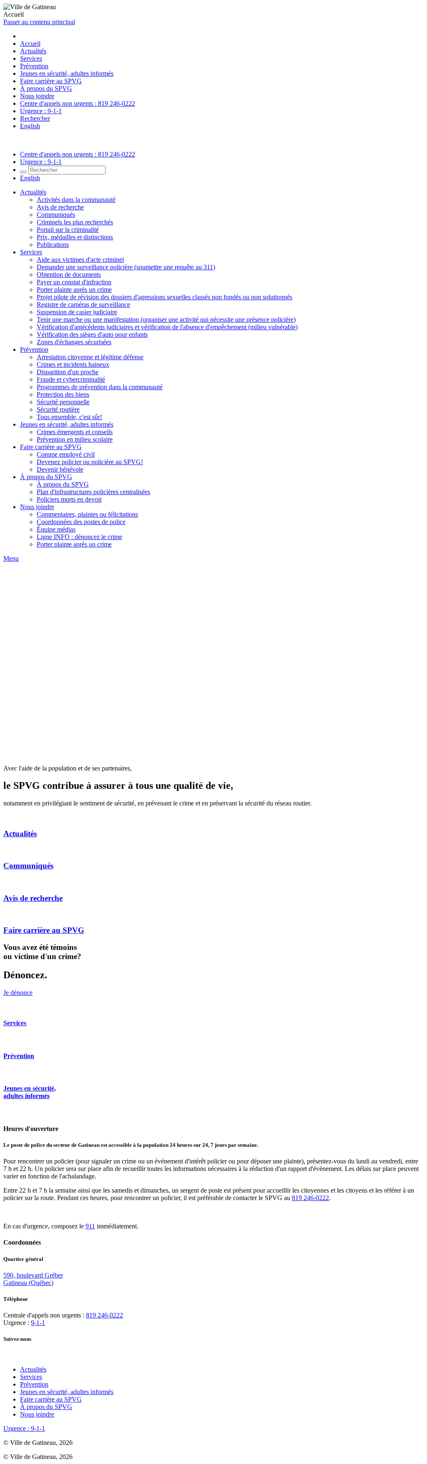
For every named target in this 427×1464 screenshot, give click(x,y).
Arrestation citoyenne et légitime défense (90, 356)
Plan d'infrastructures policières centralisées (93, 491)
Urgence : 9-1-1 (41, 110)
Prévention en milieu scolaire (75, 439)
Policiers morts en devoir (69, 499)
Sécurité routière (58, 409)
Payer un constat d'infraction (74, 282)
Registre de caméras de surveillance (83, 304)
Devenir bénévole (60, 469)
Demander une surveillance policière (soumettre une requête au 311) (126, 267)
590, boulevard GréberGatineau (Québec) (33, 1279)
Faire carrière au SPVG (51, 81)
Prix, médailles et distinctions (75, 237)
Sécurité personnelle (63, 401)
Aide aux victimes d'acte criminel (80, 259)
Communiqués (56, 214)
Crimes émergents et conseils (75, 431)
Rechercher (35, 118)
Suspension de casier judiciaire (77, 312)
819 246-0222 (310, 1197)
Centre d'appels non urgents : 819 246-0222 (77, 103)
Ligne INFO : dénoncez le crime (79, 536)
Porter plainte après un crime (74, 289)
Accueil (30, 43)
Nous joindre (37, 95)
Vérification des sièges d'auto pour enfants (92, 334)
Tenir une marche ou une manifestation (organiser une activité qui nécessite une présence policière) (166, 319)
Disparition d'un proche (67, 371)
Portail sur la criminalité (68, 229)
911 (90, 1226)
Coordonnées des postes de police (81, 521)
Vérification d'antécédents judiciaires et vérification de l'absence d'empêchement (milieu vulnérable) (167, 327)
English (30, 125)
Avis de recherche (60, 207)
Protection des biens (63, 394)
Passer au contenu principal (39, 21)
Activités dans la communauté (76, 199)
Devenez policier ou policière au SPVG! (90, 461)
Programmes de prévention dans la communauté (100, 386)
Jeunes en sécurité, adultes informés (66, 73)
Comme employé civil (66, 454)
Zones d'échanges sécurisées (74, 341)
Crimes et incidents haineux (73, 364)
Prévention (34, 66)
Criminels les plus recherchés (75, 222)
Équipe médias (56, 529)
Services (31, 58)
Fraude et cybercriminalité (71, 379)
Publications (53, 244)
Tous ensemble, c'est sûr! (69, 416)
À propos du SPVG (46, 88)
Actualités (33, 51)
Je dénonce (18, 992)
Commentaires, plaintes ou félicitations (87, 514)
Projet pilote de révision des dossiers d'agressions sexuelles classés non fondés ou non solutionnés (164, 297)
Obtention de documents (69, 274)
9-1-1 (38, 1322)
